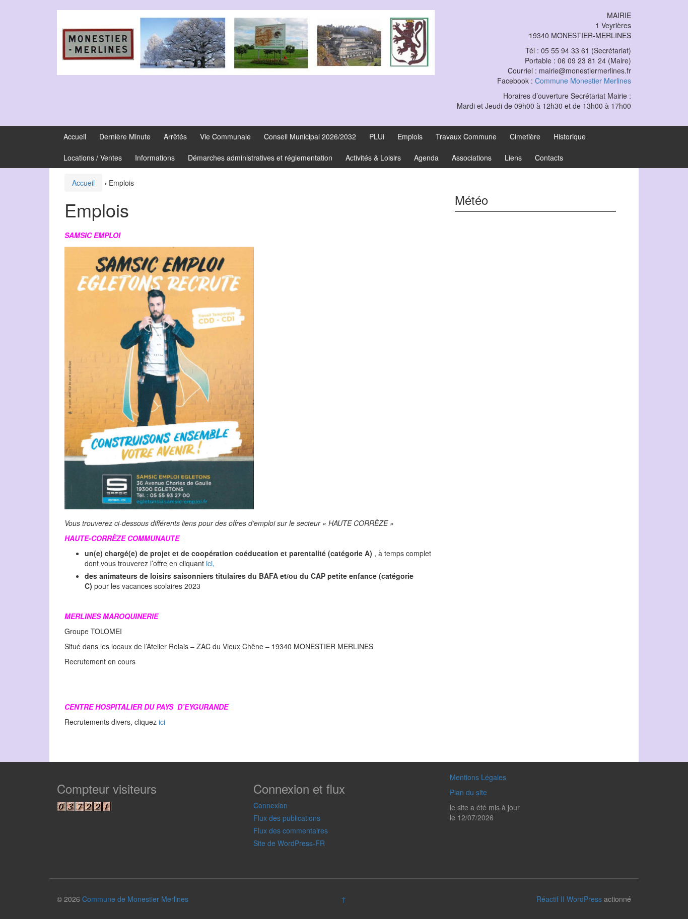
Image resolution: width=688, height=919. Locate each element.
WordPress (584, 899)
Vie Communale (225, 136)
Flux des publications (286, 818)
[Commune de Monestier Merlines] (246, 41)
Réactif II (550, 899)
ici (162, 722)
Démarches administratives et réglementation (260, 157)
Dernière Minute (125, 136)
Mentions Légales (478, 777)
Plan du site (468, 792)
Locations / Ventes (92, 157)
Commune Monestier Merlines (583, 80)
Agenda (426, 157)
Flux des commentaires (290, 830)
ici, (210, 563)
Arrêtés (175, 136)
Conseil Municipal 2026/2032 (310, 136)
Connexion (270, 805)
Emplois (410, 136)
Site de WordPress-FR (289, 843)
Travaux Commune (466, 136)
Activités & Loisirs (373, 157)
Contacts (549, 157)
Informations (155, 157)
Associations (472, 157)
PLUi (376, 136)
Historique (570, 136)
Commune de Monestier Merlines (135, 899)
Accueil (74, 136)
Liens (513, 157)
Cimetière (525, 136)
